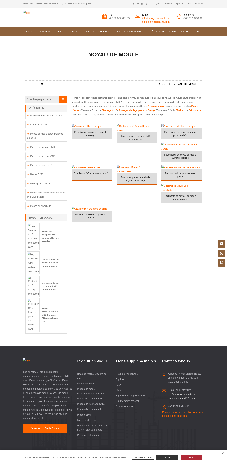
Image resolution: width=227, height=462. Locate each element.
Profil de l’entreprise (127, 374)
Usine (119, 390)
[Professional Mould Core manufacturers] (137, 169)
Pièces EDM (36, 174)
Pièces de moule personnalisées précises (45, 135)
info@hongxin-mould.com (156, 18)
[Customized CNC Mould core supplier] (137, 127)
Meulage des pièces (40, 183)
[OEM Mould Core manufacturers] (92, 208)
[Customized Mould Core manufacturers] (181, 187)
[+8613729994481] (221, 253)
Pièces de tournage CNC (42, 156)
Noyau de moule (156, 106)
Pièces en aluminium (40, 206)
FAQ (197, 31)
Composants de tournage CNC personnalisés (50, 286)
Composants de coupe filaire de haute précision (50, 262)
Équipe (120, 379)
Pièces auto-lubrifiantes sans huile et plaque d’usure (46, 194)
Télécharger (156, 31)
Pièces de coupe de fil (41, 165)
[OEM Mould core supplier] (92, 167)
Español (179, 3)
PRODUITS (73, 31)
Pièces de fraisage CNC (42, 147)
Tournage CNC (109, 110)
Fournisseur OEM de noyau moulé (90, 173)
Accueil (30, 31)
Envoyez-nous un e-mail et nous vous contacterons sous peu (182, 414)
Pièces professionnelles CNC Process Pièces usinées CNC (51, 315)
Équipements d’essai (127, 401)
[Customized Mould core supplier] (181, 126)
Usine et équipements (129, 31)
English (157, 3)
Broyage (123, 110)
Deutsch (168, 3)
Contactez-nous (179, 31)
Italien (189, 3)
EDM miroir (181, 110)
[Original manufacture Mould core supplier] (181, 146)
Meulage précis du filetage (142, 110)
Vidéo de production (97, 31)
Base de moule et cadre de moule (47, 115)
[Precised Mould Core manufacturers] (181, 167)
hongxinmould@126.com (156, 22)
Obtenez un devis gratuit (45, 428)
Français (199, 3)
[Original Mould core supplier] (92, 126)
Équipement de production (130, 395)
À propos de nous (51, 31)
